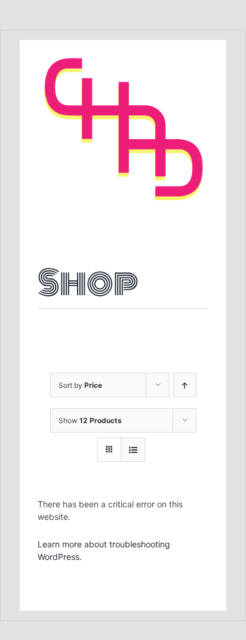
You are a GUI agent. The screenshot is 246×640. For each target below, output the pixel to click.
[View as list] (132, 449)
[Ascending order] (184, 385)
